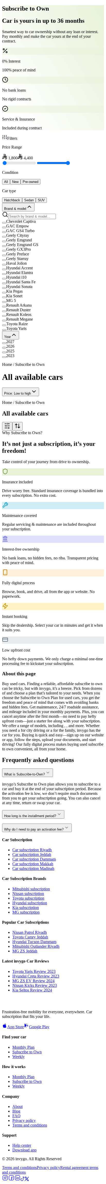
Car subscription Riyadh (32, 850)
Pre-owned (30, 182)
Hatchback (12, 200)
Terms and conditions (29, 1125)
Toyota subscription (28, 898)
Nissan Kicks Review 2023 (34, 985)
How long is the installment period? (30, 816)
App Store (15, 1027)
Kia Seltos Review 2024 (32, 990)
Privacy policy (24, 1120)
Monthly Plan (23, 1047)
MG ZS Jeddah (24, 951)
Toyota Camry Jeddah (30, 937)
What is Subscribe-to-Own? (24, 774)
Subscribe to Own (27, 1052)
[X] (27, 1179)
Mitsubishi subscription (31, 889)
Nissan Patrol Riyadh (29, 932)
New (15, 182)
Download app (24, 1150)
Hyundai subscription (29, 903)
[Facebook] (11, 1179)
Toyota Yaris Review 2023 (34, 971)
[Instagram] (5, 1179)
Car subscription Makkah (32, 864)
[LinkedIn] (17, 1179)
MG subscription (26, 912)
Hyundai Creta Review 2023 (35, 976)
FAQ (16, 1116)
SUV (41, 200)
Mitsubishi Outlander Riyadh (35, 946)
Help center (21, 1145)
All (6, 182)
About (17, 1106)
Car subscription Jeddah (31, 854)
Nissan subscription (28, 893)
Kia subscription (25, 907)
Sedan (29, 200)
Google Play (39, 1027)
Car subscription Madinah (33, 868)
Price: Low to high (17, 393)
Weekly (18, 1056)
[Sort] (17, 426)
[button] (53, 221)
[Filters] (7, 426)
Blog (16, 1111)
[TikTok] (23, 1179)
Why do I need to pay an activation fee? (34, 829)
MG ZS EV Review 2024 (33, 981)
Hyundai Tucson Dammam (34, 941)
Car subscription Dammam (34, 859)
